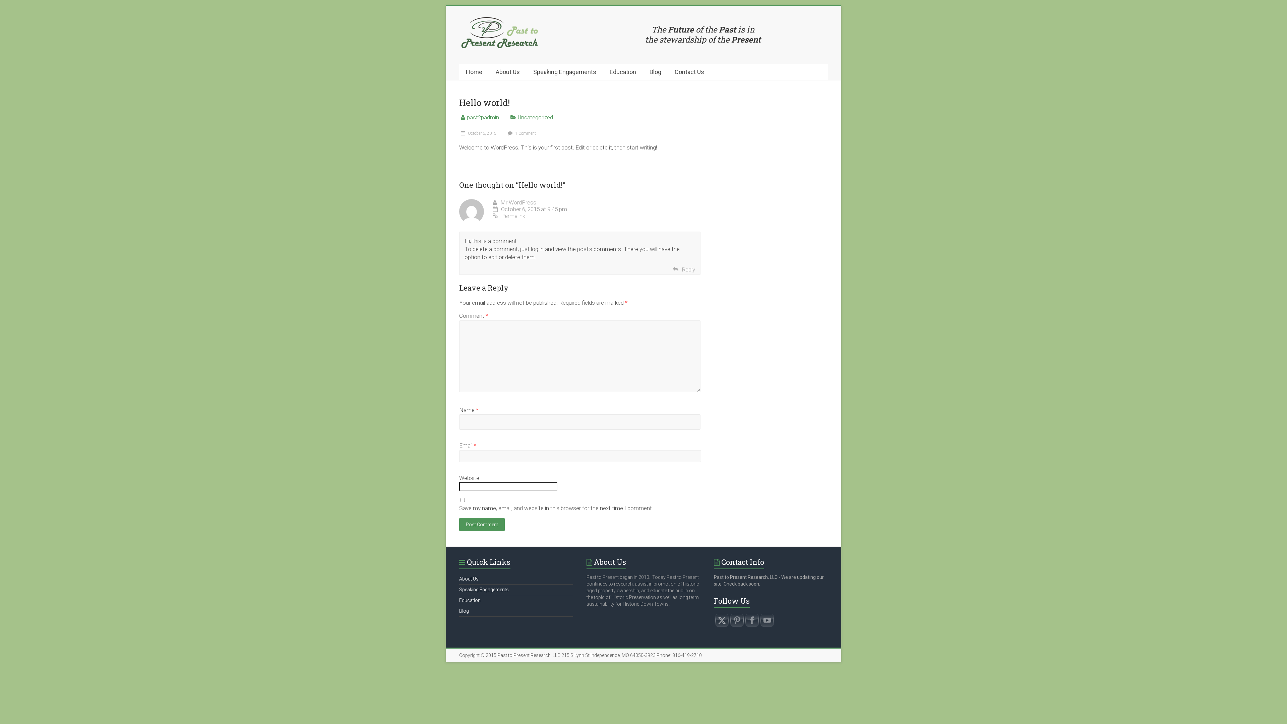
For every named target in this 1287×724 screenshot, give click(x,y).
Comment (473, 315)
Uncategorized (535, 117)
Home (474, 71)
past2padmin (483, 117)
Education (623, 71)
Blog (655, 71)
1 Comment (525, 133)
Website (469, 478)
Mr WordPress (518, 202)
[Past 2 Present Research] (499, 19)
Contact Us (689, 71)
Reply (688, 269)
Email (467, 445)
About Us (508, 71)
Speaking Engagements (564, 71)
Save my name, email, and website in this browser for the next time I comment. (556, 508)
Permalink (513, 216)
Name (468, 410)
